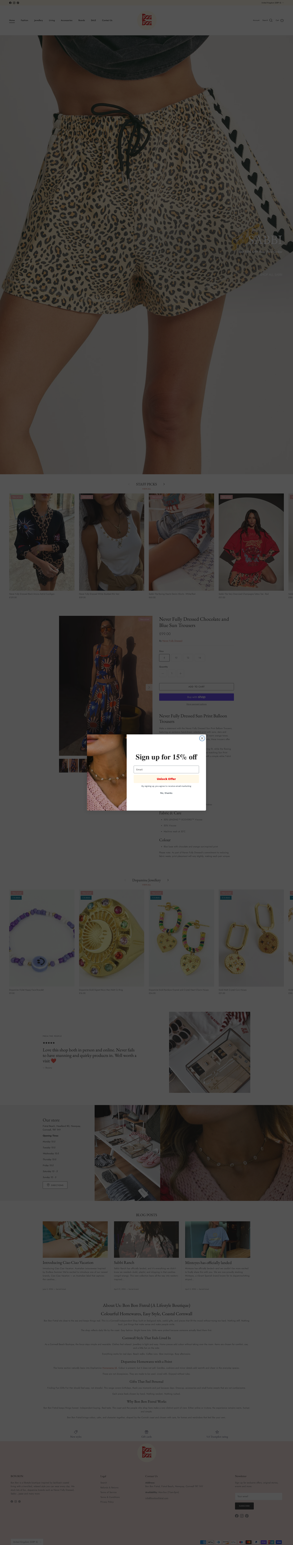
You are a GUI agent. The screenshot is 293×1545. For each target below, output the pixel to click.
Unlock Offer (166, 779)
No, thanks (166, 793)
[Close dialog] (202, 738)
